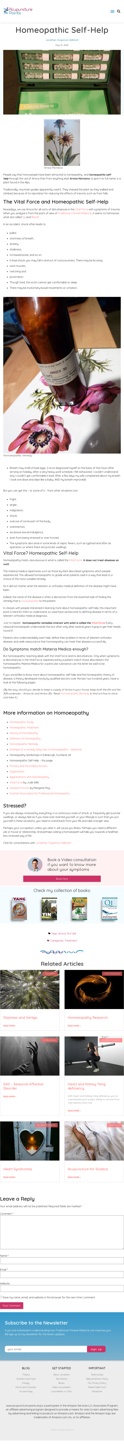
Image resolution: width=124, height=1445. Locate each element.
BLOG (26, 1368)
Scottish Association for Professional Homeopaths (39, 793)
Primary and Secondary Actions (28, 766)
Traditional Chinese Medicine (75, 213)
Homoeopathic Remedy (74, 693)
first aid (71, 933)
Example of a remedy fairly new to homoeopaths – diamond (45, 749)
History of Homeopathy (24, 733)
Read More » (9, 1026)
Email (4, 1269)
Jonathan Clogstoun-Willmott (53, 842)
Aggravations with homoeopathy (29, 777)
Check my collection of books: (62, 890)
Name (4, 1255)
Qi (24, 217)
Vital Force (81, 209)
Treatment (71, 940)
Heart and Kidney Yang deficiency (86, 1086)
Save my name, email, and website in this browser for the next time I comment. (49, 1297)
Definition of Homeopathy (25, 738)
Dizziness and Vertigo (20, 1017)
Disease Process (19, 788)
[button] (112, 11)
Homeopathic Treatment (24, 727)
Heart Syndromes (17, 1169)
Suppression (17, 771)
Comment (6, 1213)
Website (5, 1283)
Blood (34, 217)
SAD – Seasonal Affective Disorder (23, 1086)
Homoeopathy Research (88, 1017)
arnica (62, 933)
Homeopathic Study (22, 722)
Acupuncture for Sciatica (88, 1169)
